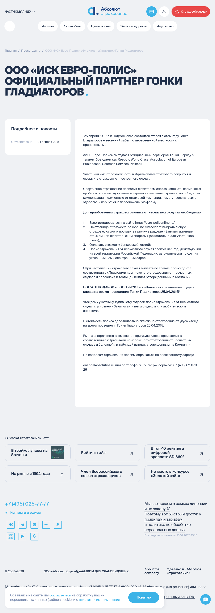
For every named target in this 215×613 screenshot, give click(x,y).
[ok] (34, 536)
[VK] (11, 525)
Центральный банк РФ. (176, 597)
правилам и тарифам (163, 519)
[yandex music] (58, 525)
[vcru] (11, 536)
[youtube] (22, 536)
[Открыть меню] (205, 599)
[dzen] (46, 525)
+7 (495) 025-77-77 (27, 504)
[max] (34, 525)
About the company (151, 571)
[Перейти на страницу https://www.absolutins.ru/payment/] (151, 11)
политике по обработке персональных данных (167, 527)
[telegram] (22, 525)
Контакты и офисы (25, 513)
